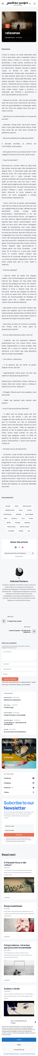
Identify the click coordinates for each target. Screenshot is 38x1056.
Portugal (17, 522)
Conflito (29, 510)
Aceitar (19, 1040)
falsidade (18, 514)
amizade (7, 506)
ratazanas (27, 522)
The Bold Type (9, 707)
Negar (19, 1045)
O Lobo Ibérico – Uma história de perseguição (15, 723)
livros (23, 518)
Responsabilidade (13, 905)
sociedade (11, 531)
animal (16, 506)
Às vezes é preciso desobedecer (15, 732)
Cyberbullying (7, 514)
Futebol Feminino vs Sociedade (15, 715)
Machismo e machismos (12, 700)
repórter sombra (24, 527)
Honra (5, 518)
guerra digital (29, 514)
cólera (21, 510)
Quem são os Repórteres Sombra (11, 1053)
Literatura (14, 518)
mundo (31, 518)
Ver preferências (19, 1050)
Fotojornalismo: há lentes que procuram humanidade (17, 946)
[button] (35, 1022)
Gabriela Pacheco (19, 581)
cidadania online (9, 510)
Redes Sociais (11, 527)
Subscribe (19, 835)
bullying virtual (27, 506)
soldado (20, 531)
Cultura (12, 26)
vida (28, 531)
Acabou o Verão (12, 988)
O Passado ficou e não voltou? (15, 863)
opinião (8, 522)
